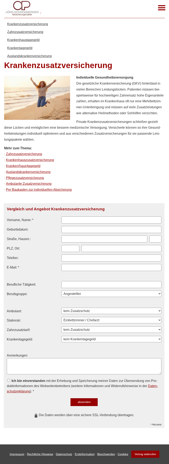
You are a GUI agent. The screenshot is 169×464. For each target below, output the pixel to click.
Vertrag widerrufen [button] (145, 454)
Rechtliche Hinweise (40, 454)
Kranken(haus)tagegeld (23, 166)
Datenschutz (64, 454)
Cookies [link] (123, 454)
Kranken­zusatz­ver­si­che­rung (27, 24)
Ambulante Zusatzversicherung (29, 183)
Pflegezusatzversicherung (25, 178)
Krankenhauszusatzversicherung (30, 160)
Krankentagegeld (19, 48)
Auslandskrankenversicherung (29, 56)
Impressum (17, 454)
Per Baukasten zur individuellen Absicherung (39, 189)
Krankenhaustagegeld (23, 40)
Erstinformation (85, 454)
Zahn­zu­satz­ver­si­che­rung (25, 32)
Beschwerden (106, 454)
